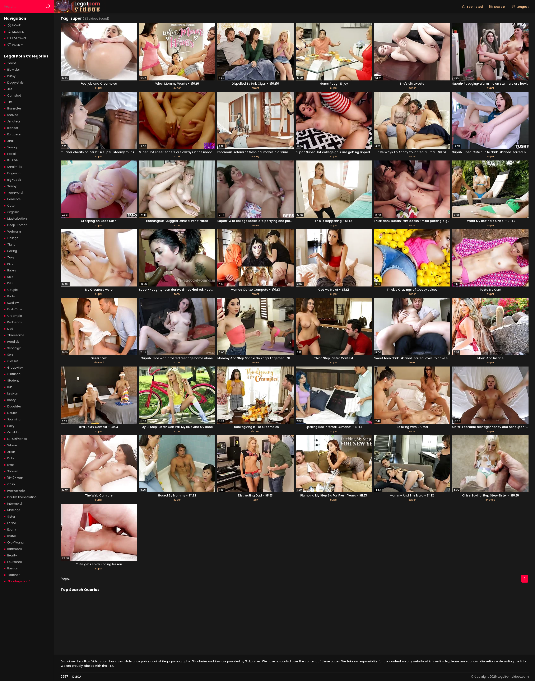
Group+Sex (15, 367)
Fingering (13, 173)
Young (12, 147)
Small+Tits (14, 167)
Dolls (10, 458)
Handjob (13, 342)
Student (13, 380)
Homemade (16, 491)
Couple (12, 290)
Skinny (12, 186)
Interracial (14, 504)
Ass (9, 89)
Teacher (13, 575)
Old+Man (13, 432)
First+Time (15, 309)
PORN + (17, 45)
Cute (11, 206)
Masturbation (17, 218)
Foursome (14, 562)
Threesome (15, 335)
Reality (12, 555)
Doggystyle (15, 82)
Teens (11, 63)
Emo (10, 465)
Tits (10, 102)
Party (11, 296)
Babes (11, 270)
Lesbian (12, 393)
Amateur (13, 121)
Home (16, 25)
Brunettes (14, 108)
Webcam (14, 231)
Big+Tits (13, 160)
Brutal (11, 536)
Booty (11, 400)
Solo (10, 277)
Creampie (14, 316)
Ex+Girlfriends (17, 439)
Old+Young (15, 542)
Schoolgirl (14, 348)
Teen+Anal (15, 193)
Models (18, 32)
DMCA (76, 677)
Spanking (13, 419)
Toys (10, 257)
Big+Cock (14, 180)
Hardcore (14, 199)
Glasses (12, 361)
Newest (499, 7)
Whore (12, 445)
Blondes (13, 128)
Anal (10, 141)
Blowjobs (13, 69)
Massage (13, 510)
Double (12, 413)
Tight (11, 244)
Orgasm (13, 212)
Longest (523, 7)
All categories (17, 581)
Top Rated (475, 7)
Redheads (14, 322)
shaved (99, 362)
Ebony (11, 529)
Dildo (10, 283)
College (12, 238)
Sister (11, 516)
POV (10, 264)
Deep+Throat (17, 225)
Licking (12, 251)
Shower (12, 471)
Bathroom (14, 549)
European (14, 134)
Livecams (19, 38)
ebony (255, 156)
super (98, 88)
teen (177, 294)
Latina (11, 523)
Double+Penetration (22, 497)
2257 (64, 677)
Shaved (12, 115)
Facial (11, 154)
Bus (9, 387)
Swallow (13, 303)
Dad (10, 329)
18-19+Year (15, 478)
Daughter (14, 406)
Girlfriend (13, 374)
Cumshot (14, 95)
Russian (12, 568)
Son (10, 355)
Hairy (10, 426)
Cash (11, 484)
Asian (11, 452)
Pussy (11, 76)
